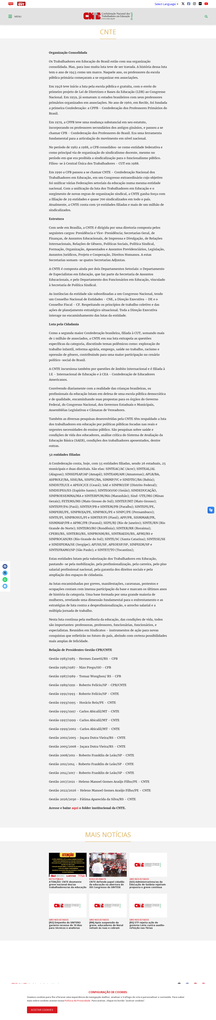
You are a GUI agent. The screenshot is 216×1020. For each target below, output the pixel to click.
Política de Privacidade (77, 1000)
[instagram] (194, 3)
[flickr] (200, 3)
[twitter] (183, 3)
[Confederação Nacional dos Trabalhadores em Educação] (108, 19)
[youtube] (206, 3)
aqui (75, 808)
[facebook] (188, 3)
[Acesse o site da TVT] (10, 5)
